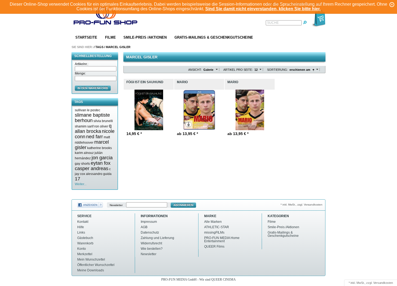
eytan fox (100, 163)
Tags (99, 47)
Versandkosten (383, 282)
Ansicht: (195, 69)
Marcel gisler (118, 47)
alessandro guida (99, 174)
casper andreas (91, 168)
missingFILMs (214, 232)
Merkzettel (84, 254)
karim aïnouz (84, 153)
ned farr (94, 136)
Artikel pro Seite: (238, 69)
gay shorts (82, 164)
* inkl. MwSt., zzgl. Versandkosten (301, 204)
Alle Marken (213, 222)
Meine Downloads (90, 270)
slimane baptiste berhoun (92, 117)
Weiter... (80, 184)
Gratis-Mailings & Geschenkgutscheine (213, 37)
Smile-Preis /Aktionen (145, 37)
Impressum (149, 222)
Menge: (80, 73)
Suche (273, 23)
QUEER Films (214, 246)
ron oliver (101, 126)
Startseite (86, 37)
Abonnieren (183, 205)
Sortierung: (277, 69)
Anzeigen (90, 204)
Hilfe (80, 227)
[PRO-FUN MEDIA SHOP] (106, 17)
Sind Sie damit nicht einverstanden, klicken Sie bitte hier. (263, 8)
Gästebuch (85, 238)
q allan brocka (93, 128)
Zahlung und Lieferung (157, 238)
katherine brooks (99, 148)
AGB (144, 227)
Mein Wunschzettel (91, 259)
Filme (110, 37)
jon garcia (102, 157)
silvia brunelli (103, 121)
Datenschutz (150, 232)
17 (77, 178)
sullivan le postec (87, 110)
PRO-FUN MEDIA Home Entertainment (222, 239)
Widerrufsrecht (151, 243)
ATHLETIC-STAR (216, 227)
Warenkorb (85, 243)
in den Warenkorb (93, 88)
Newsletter (116, 205)
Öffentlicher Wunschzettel (96, 265)
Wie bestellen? (152, 249)
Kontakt (82, 222)
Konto (81, 249)
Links (81, 232)
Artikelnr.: (81, 64)
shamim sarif (84, 126)
